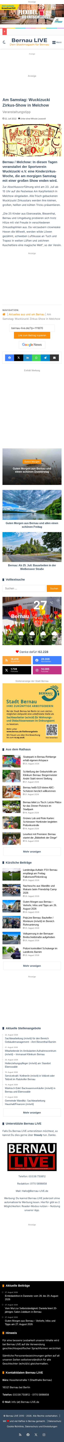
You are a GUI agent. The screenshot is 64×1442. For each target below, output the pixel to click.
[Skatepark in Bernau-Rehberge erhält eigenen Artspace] (11, 761)
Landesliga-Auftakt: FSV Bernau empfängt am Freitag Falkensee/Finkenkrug (40, 873)
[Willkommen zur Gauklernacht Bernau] (32, 86)
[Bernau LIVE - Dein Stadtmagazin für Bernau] (29, 42)
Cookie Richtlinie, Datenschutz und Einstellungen (32, 1426)
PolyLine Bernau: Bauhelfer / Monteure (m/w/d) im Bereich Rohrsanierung (38, 921)
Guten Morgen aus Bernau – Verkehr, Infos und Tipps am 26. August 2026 (40, 905)
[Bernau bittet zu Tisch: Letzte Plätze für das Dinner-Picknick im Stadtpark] (11, 807)
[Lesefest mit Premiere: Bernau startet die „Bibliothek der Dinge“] (11, 838)
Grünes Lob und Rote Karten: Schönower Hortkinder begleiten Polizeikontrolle (40, 822)
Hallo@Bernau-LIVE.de (35, 1190)
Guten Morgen (32, 461)
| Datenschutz (53, 1421)
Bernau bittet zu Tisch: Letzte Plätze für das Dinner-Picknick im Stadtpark (42, 806)
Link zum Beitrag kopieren (32, 335)
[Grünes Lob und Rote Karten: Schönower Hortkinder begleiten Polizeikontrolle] (11, 822)
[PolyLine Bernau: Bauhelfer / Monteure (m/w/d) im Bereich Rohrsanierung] (11, 922)
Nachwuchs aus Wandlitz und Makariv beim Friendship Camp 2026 (40, 889)
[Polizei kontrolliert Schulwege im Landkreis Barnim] (11, 953)
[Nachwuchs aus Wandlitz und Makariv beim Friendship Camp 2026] (11, 890)
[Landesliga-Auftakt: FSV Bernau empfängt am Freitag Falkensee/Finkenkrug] (11, 874)
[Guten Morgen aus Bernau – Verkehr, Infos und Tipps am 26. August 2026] (11, 906)
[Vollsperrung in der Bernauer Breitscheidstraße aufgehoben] (11, 938)
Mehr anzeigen (32, 851)
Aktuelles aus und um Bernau (26, 314)
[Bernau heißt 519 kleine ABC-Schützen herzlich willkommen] (11, 792)
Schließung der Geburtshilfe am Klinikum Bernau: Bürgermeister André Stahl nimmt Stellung (40, 775)
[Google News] (32, 344)
